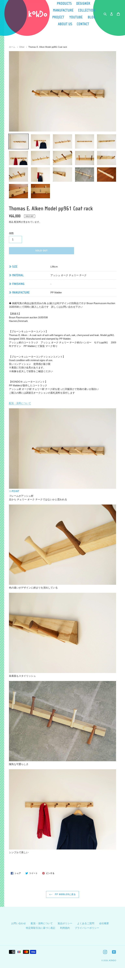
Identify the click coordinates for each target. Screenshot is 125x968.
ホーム (12, 47)
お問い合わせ (18, 923)
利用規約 (65, 927)
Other (21, 47)
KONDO (112, 960)
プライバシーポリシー (87, 927)
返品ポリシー (65, 923)
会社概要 (104, 923)
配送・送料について (20, 403)
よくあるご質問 (85, 923)
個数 (11, 233)
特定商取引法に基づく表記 (40, 927)
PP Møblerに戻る (65, 894)
